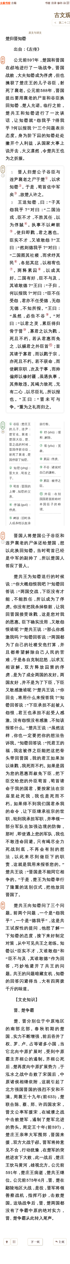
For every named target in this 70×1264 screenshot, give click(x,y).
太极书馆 (5, 2)
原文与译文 (35, 32)
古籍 (13, 2)
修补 (60, 2)
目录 (54, 2)
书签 (47, 2)
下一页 (35, 1241)
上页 (59, 1241)
